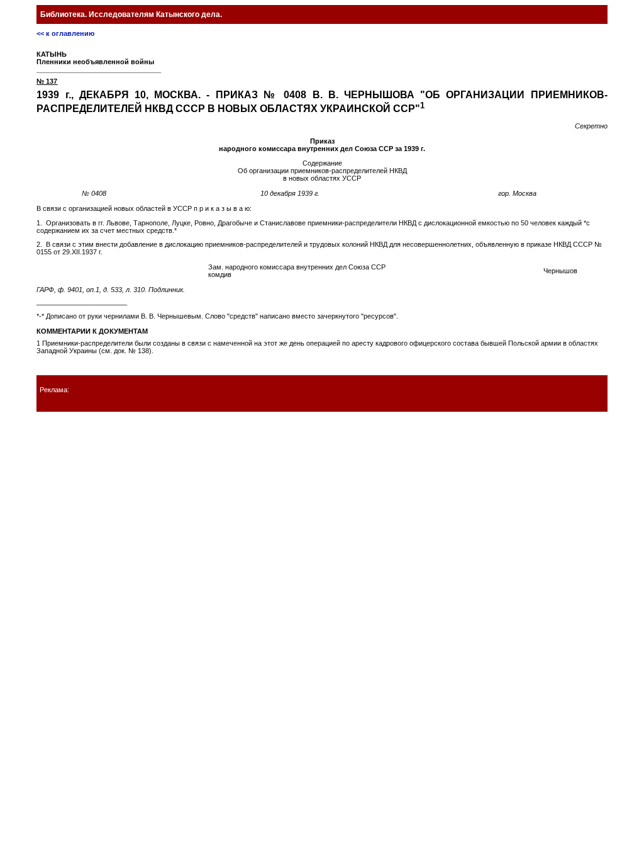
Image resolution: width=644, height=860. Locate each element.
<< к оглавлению (65, 33)
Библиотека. (131, 14)
